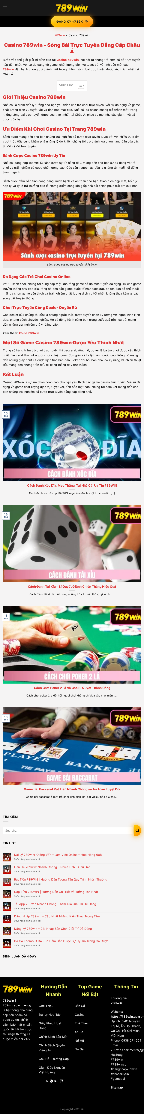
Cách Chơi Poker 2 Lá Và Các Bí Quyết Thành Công (72, 688)
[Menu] (5, 7)
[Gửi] (137, 830)
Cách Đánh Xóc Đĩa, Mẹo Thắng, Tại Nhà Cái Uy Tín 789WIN (72, 485)
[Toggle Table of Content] (79, 86)
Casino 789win (68, 60)
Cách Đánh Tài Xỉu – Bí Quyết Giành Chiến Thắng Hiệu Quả (72, 586)
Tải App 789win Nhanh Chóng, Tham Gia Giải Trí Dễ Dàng (55, 904)
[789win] (72, 8)
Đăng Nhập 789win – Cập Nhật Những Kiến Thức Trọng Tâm (57, 916)
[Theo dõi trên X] (46, 1081)
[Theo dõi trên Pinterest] (51, 1081)
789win (60, 35)
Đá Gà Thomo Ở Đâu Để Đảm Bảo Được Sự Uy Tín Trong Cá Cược (61, 941)
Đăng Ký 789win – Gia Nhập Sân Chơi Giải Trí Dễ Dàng (53, 929)
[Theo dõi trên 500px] (56, 1081)
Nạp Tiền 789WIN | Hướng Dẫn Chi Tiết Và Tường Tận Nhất (56, 892)
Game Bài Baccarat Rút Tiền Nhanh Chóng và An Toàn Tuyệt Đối (72, 789)
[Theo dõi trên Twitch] (61, 1081)
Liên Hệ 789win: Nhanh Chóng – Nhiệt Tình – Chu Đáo (52, 867)
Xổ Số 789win (29, 333)
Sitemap (117, 1087)
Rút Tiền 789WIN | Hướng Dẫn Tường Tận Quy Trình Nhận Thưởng (60, 879)
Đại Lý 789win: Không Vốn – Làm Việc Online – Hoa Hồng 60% (58, 855)
